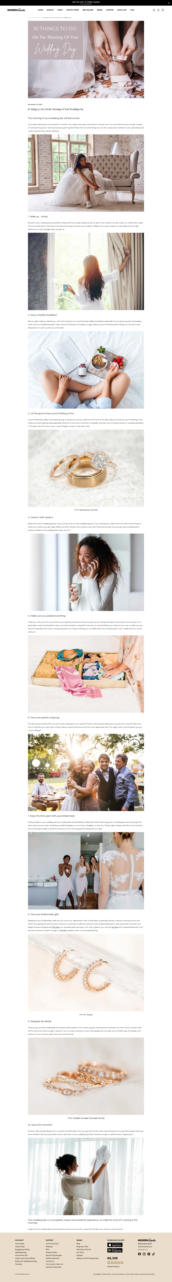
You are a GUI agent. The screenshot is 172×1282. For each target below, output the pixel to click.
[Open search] (154, 10)
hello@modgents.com (145, 1246)
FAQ (47, 1249)
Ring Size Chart (82, 1246)
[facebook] (139, 1254)
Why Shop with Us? (84, 1249)
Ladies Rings (20, 1246)
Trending (18, 1264)
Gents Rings (19, 1243)
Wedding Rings (21, 1252)
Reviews (80, 1255)
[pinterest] (148, 1254)
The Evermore (84, 510)
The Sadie (84, 1118)
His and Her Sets (21, 1255)
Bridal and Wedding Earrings (26, 1261)
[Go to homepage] (16, 10)
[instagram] (144, 1254)
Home (29, 17)
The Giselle (93, 1118)
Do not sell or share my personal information (140, 1274)
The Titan (94, 510)
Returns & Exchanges (54, 1255)
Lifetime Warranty (52, 1258)
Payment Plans (51, 1252)
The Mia (101, 1118)
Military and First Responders (88, 1258)
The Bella (76, 1118)
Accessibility (97, 1274)
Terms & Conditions (118, 1274)
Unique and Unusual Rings (25, 1258)
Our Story (80, 1252)
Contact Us (50, 1261)
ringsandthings (37, 17)
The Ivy (90, 1014)
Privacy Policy (106, 1274)
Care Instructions (52, 1243)
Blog (78, 1243)
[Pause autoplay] (168, 2)
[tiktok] (153, 1254)
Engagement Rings (22, 1249)
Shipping (49, 1246)
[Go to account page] (158, 9)
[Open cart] (163, 9)
